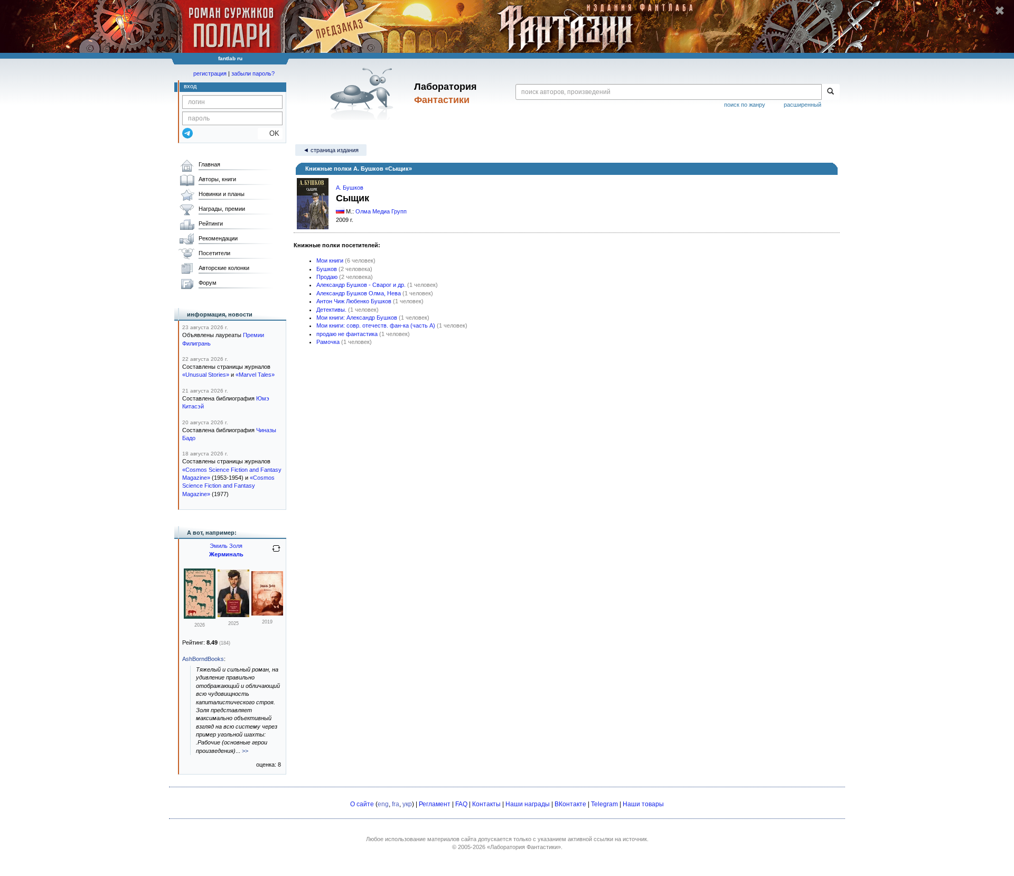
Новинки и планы (222, 194)
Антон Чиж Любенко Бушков (353, 301)
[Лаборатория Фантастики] (363, 93)
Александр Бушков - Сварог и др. (361, 285)
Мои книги (329, 260)
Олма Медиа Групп (381, 211)
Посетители (214, 253)
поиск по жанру (744, 104)
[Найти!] (830, 92)
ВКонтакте (570, 804)
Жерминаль (226, 554)
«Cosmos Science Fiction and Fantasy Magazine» (228, 485)
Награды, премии (222, 209)
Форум (208, 282)
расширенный (802, 104)
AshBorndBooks (203, 659)
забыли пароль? (253, 73)
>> (245, 751)
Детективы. (331, 309)
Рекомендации (218, 238)
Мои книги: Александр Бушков (356, 317)
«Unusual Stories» (205, 374)
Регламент (434, 804)
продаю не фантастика (347, 334)
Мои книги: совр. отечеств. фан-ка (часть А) (375, 325)
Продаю (326, 277)
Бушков (326, 269)
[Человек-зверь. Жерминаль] (233, 615)
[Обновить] (276, 552)
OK (270, 133)
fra (395, 804)
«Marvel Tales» (255, 374)
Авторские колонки (224, 268)
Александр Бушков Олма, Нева (358, 293)
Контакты (486, 804)
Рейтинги (211, 223)
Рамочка (328, 342)
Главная (209, 164)
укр (407, 804)
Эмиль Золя (226, 546)
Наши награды (527, 804)
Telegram (604, 804)
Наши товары (643, 804)
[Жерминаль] (199, 616)
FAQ (461, 804)
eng (383, 804)
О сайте (362, 804)
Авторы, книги (217, 179)
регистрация (210, 73)
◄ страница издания (331, 150)
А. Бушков (349, 187)
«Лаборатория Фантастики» (524, 847)
